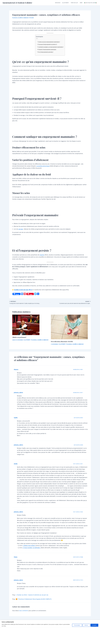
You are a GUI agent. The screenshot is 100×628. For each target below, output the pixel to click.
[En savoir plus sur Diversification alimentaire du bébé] (69, 327)
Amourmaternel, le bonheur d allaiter (17, 2)
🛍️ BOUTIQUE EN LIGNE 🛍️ (90, 2)
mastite (42, 255)
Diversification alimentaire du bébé (62, 341)
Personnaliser (77, 625)
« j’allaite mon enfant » (29, 545)
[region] (50, 624)
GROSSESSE (57, 2)
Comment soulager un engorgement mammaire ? (50, 47)
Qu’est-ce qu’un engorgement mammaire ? (49, 42)
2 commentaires (54, 344)
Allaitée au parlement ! (19, 337)
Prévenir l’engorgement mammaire (47, 49)
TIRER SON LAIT (74, 2)
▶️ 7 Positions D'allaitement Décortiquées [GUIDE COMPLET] (33, 599)
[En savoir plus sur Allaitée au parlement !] (25, 325)
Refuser (86, 625)
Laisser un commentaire (17, 339)
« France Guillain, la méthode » (32, 547)
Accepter (94, 625)
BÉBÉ (81, 2)
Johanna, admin (18, 392)
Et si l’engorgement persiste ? (45, 52)
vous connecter (23, 610)
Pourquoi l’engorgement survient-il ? (47, 44)
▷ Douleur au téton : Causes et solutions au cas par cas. (32, 595)
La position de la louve (43, 166)
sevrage (20, 229)
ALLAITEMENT (65, 2)
